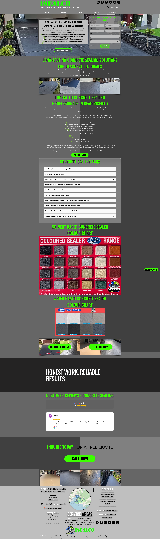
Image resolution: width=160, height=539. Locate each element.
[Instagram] (98, 2)
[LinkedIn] (110, 2)
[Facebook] (102, 2)
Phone (91, 28)
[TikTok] (118, 2)
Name (91, 22)
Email (107, 22)
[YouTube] (114, 2)
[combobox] (105, 41)
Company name (108, 28)
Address (92, 33)
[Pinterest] (106, 2)
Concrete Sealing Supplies (69, 536)
